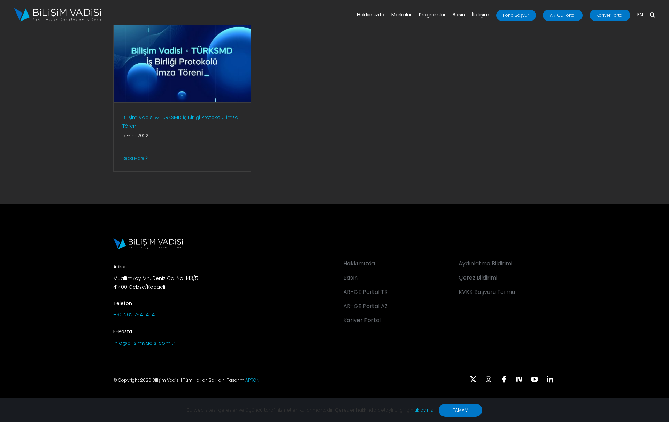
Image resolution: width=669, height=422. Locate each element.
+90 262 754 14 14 (134, 314)
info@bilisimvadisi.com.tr (144, 342)
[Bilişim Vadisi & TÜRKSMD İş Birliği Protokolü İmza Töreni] (182, 63)
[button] (652, 15)
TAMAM (460, 410)
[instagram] (488, 379)
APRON (252, 380)
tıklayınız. (424, 410)
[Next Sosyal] (519, 378)
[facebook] (504, 379)
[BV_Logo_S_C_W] (57, 10)
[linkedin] (550, 379)
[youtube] (534, 379)
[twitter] (473, 379)
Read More (133, 158)
